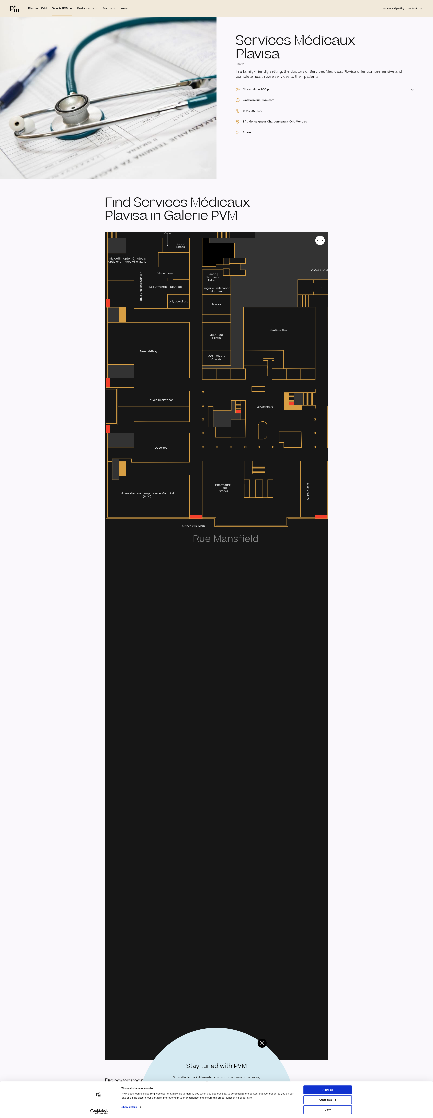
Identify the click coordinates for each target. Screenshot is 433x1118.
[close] (262, 1043)
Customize (325, 1099)
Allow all (328, 1089)
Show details (129, 1107)
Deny (328, 1109)
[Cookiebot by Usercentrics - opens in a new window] (99, 1111)
